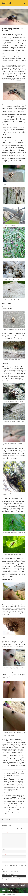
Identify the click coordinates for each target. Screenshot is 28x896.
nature (22, 819)
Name (4, 849)
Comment (5, 832)
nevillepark (12, 819)
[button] (14, 92)
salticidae (4, 821)
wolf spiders (8, 65)
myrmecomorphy (7, 576)
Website (4, 860)
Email (4, 854)
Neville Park (6, 3)
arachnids (18, 819)
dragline (19, 79)
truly (20, 560)
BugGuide (17, 373)
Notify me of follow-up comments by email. (11, 871)
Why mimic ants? (15, 561)
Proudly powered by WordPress (8, 894)
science (7, 821)
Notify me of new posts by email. (9, 874)
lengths (9, 561)
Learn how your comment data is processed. (12, 879)
